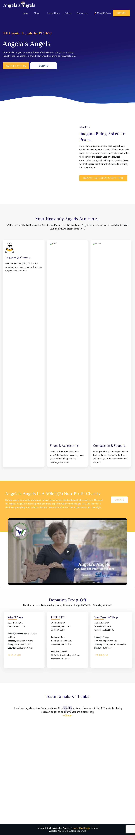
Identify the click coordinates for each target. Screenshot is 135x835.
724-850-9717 (101, 655)
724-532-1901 (14, 655)
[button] (16, 65)
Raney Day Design (81, 828)
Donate (121, 13)
